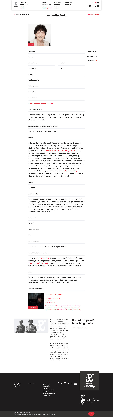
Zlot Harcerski (57, 2)
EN (98, 3)
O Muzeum (46, 383)
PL (96, 3)
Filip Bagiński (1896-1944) (38, 263)
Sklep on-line (57, 8)
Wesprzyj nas (57, 6)
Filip (30, 103)
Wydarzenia (68, 4)
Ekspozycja (23, 2)
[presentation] (4, 189)
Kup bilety (22, 8)
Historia (44, 2)
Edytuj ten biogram (93, 14)
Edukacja (44, 6)
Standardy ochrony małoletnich (49, 394)
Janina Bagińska (42, 258)
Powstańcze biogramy (22, 14)
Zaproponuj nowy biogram (80, 328)
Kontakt (22, 6)
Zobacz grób (90, 60)
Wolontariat (57, 4)
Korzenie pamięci (46, 4)
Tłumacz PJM (32, 383)
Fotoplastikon (68, 2)
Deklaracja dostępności (47, 385)
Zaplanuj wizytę (24, 4)
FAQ (15, 387)
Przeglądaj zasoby (47, 8)
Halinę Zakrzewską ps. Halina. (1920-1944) (61, 151)
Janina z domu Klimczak (43, 103)
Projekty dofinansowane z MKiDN (48, 390)
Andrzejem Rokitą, (70, 171)
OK (91, 414)
